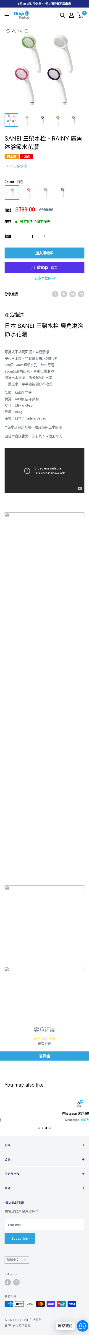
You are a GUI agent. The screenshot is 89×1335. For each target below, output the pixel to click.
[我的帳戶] (71, 15)
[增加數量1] (44, 236)
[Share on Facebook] (55, 293)
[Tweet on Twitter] (72, 293)
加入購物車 (44, 253)
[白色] (12, 192)
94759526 (53, 1120)
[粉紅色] (29, 192)
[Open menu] (7, 15)
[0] (81, 15)
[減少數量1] (20, 236)
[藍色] (62, 192)
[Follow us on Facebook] (8, 1282)
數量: (9, 236)
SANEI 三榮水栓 (16, 166)
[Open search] (62, 15)
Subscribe (19, 1238)
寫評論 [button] (44, 1056)
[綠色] (46, 192)
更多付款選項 (44, 278)
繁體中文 (13, 1260)
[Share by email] (81, 293)
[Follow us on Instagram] (16, 1282)
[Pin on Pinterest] (64, 293)
